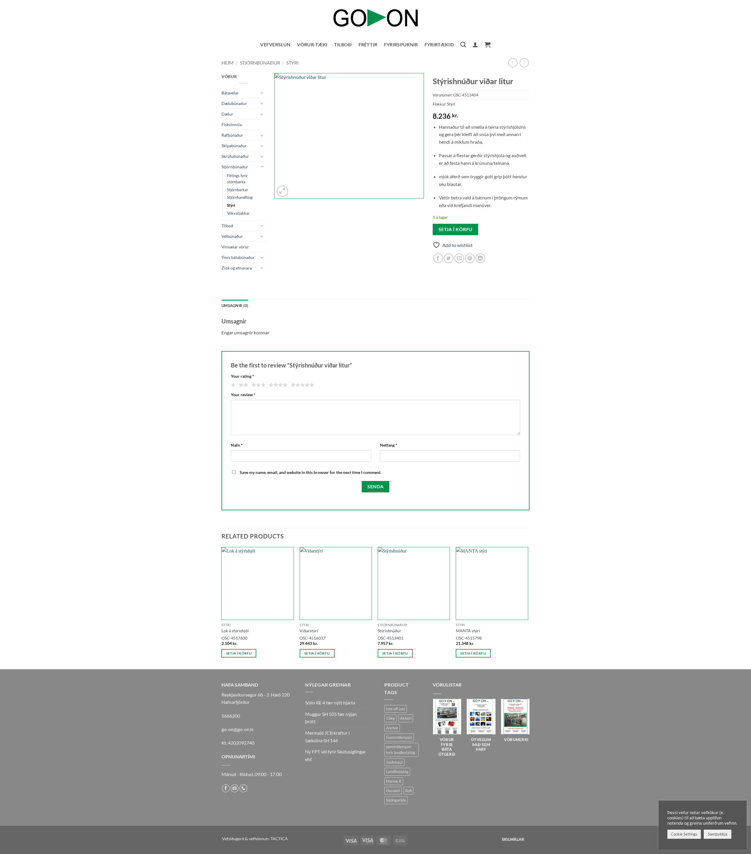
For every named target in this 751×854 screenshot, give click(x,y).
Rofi (408, 790)
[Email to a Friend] (459, 258)
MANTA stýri (468, 630)
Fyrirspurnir (401, 44)
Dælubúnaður (234, 103)
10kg (390, 718)
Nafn (237, 445)
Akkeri (405, 718)
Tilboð (343, 44)
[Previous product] (524, 62)
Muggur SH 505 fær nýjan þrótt (331, 717)
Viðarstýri (309, 630)
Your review (243, 394)
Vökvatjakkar (238, 213)
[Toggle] (261, 92)
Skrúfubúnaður (235, 156)
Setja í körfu (456, 229)
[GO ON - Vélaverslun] (375, 17)
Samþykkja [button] (717, 833)
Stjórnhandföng (240, 197)
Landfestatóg (397, 771)
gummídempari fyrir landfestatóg (400, 749)
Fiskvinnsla (231, 124)
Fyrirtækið (439, 44)
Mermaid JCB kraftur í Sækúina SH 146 (327, 736)
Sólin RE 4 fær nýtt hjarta (330, 702)
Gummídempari (399, 737)
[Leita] (463, 44)
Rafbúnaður (232, 135)
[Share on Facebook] (438, 258)
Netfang (388, 445)
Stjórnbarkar (237, 189)
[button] (475, 44)
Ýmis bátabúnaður (238, 257)
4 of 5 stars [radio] (277, 385)
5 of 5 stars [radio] (301, 385)
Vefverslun (275, 44)
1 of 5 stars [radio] (232, 385)
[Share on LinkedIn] (480, 258)
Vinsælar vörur (235, 246)
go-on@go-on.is (237, 729)
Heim (227, 62)
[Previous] (221, 607)
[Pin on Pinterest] (470, 258)
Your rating (242, 376)
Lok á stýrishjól (235, 630)
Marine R (393, 781)
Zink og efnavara (236, 267)
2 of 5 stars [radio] (242, 385)
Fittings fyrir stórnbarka (237, 178)
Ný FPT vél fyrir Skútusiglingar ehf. (335, 755)
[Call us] (243, 788)
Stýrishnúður (389, 630)
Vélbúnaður (232, 236)
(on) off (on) (395, 708)
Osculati (393, 790)
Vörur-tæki (312, 44)
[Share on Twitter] (449, 258)
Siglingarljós (396, 800)
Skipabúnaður (234, 145)
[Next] (527, 607)
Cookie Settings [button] (684, 834)
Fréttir (368, 44)
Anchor (392, 728)
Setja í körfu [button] (239, 653)
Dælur (227, 113)
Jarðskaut (394, 762)
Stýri (292, 62)
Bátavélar (230, 92)
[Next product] (512, 62)
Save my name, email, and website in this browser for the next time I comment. (310, 472)
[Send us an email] (235, 788)
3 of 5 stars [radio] (257, 385)
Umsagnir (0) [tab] (234, 305)
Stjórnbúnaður (260, 62)
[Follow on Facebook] (226, 788)
